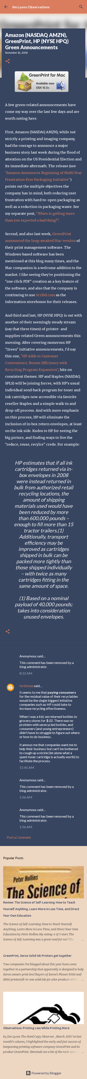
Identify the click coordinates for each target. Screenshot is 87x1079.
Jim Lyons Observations (31, 7)
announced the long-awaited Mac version (40, 241)
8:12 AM (25, 673)
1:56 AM (25, 797)
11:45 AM (26, 767)
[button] (7, 61)
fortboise (26, 686)
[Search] (81, 7)
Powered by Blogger (46, 1073)
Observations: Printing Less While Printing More (36, 1028)
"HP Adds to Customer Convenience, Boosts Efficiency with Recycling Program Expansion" (36, 363)
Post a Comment (19, 837)
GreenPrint (61, 234)
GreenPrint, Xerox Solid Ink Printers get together (37, 955)
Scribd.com (45, 295)
